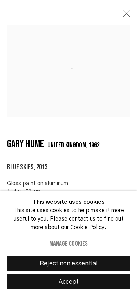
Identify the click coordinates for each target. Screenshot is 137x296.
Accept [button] (69, 282)
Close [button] (124, 16)
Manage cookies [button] (68, 244)
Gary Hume (25, 144)
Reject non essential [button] (69, 264)
